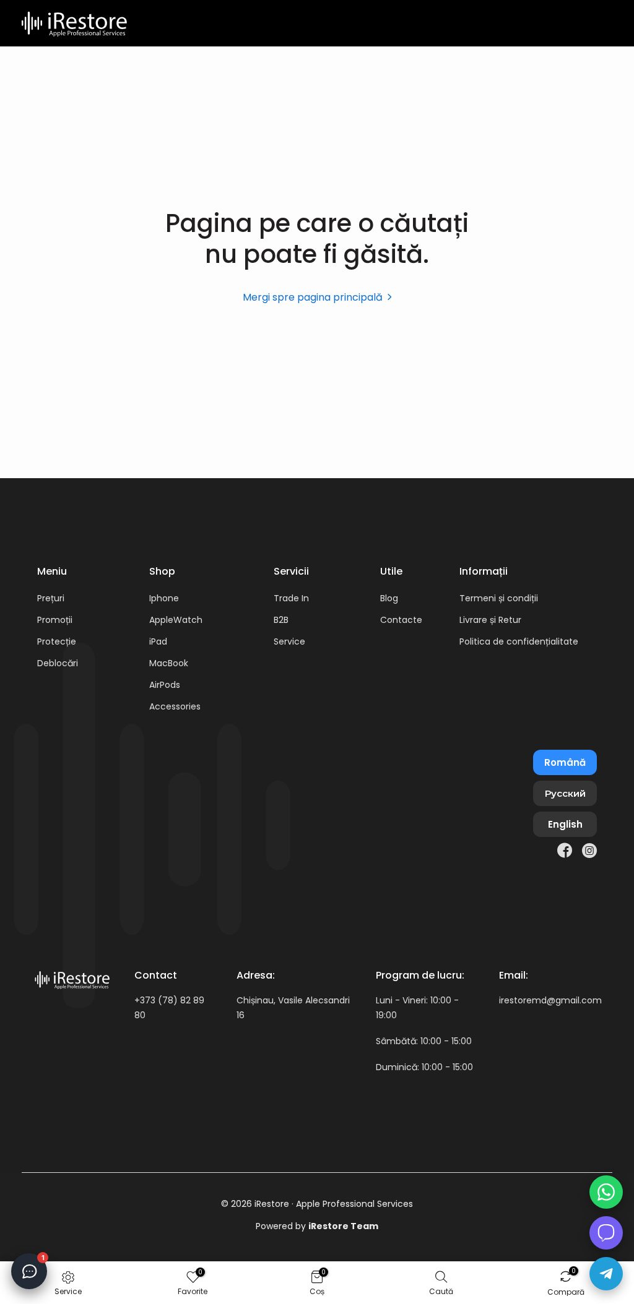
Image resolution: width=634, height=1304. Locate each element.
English (565, 824)
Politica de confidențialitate (518, 641)
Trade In (291, 598)
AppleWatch (175, 620)
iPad (158, 641)
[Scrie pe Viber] (606, 1233)
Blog (389, 598)
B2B (281, 620)
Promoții (54, 620)
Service (289, 641)
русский (565, 793)
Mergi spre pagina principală (313, 297)
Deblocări (57, 663)
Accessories (175, 706)
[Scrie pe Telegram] (606, 1273)
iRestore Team (343, 1226)
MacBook (168, 663)
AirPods (164, 685)
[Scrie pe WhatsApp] (606, 1192)
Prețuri (50, 598)
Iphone (164, 598)
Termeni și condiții (498, 598)
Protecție (56, 641)
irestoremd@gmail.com (550, 1000)
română (565, 762)
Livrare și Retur (490, 620)
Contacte (401, 620)
